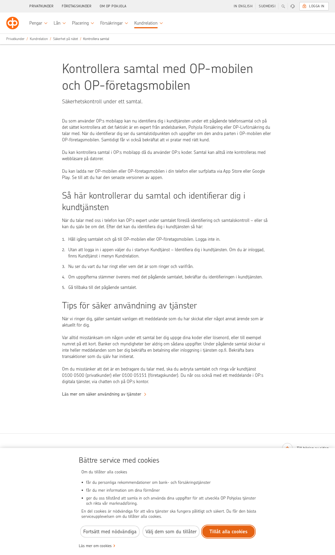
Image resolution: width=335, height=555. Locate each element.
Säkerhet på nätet (65, 39)
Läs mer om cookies (95, 545)
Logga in (316, 6)
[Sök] (283, 6)
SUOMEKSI (267, 6)
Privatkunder (41, 6)
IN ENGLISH (243, 6)
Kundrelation (39, 39)
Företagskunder (76, 6)
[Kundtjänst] (292, 6)
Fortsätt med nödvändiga (110, 532)
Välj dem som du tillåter (171, 532)
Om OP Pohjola (113, 6)
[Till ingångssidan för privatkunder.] (12, 23)
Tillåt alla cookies (228, 532)
